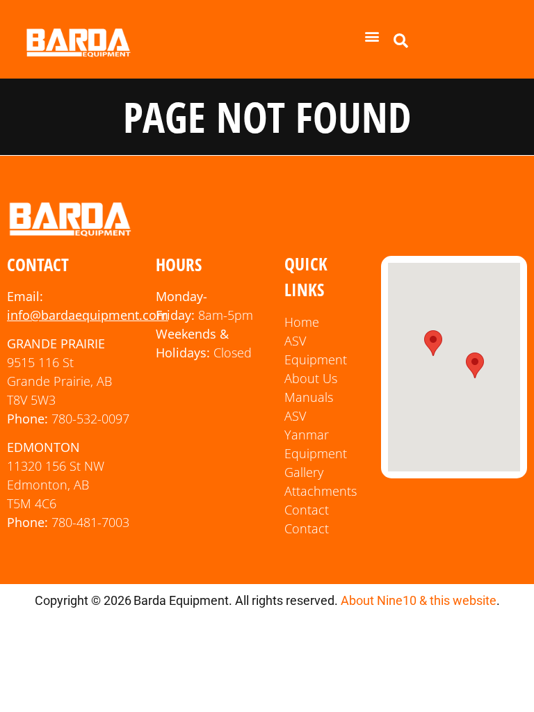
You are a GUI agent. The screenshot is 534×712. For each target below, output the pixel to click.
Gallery (303, 472)
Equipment (315, 453)
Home (301, 322)
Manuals (308, 397)
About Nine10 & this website (418, 600)
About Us (310, 378)
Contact (306, 509)
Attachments (320, 491)
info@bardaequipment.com (87, 315)
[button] (372, 35)
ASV (295, 415)
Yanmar (306, 434)
